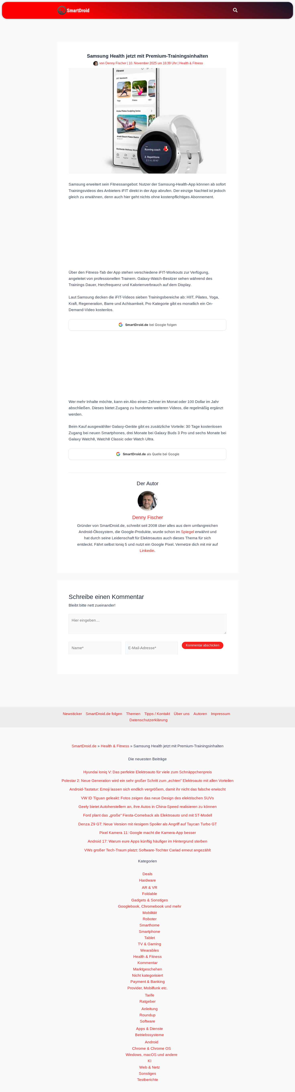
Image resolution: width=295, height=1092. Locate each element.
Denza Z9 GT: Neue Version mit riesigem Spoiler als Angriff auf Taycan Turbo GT (147, 824)
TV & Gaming (149, 944)
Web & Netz (149, 1067)
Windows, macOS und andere (151, 1055)
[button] (235, 11)
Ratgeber (147, 1001)
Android (151, 1042)
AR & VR (149, 887)
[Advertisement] (147, 234)
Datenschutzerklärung (148, 720)
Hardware (147, 880)
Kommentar (147, 963)
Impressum (220, 714)
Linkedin (147, 551)
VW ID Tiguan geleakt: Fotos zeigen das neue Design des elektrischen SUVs (147, 798)
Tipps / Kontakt (157, 714)
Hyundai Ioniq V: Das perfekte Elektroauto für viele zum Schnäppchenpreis (147, 772)
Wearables (149, 950)
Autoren (200, 714)
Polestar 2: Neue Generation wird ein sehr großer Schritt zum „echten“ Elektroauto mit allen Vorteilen (148, 781)
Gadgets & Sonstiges (149, 900)
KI (149, 1061)
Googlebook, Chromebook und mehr (149, 906)
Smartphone (149, 931)
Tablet (149, 938)
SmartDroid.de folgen (104, 714)
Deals (147, 874)
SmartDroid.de (84, 746)
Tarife (149, 995)
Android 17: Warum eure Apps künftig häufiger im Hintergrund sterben (147, 841)
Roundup (147, 1015)
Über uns (182, 714)
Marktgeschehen (147, 969)
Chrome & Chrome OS (151, 1048)
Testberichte (147, 1080)
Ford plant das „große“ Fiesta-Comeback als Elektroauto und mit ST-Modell (147, 815)
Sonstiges (147, 1073)
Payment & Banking (147, 981)
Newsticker (72, 714)
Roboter (150, 919)
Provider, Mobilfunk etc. (147, 988)
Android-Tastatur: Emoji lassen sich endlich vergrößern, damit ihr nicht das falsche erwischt (147, 789)
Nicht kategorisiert (147, 975)
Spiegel (187, 532)
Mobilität (149, 913)
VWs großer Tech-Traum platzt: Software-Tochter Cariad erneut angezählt (147, 850)
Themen (133, 714)
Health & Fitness (191, 63)
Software (147, 1021)
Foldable (149, 894)
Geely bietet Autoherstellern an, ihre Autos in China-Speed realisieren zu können (147, 807)
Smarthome (149, 925)
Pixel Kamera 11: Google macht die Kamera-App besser (147, 833)
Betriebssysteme (149, 1035)
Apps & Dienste (149, 1029)
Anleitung (149, 1009)
